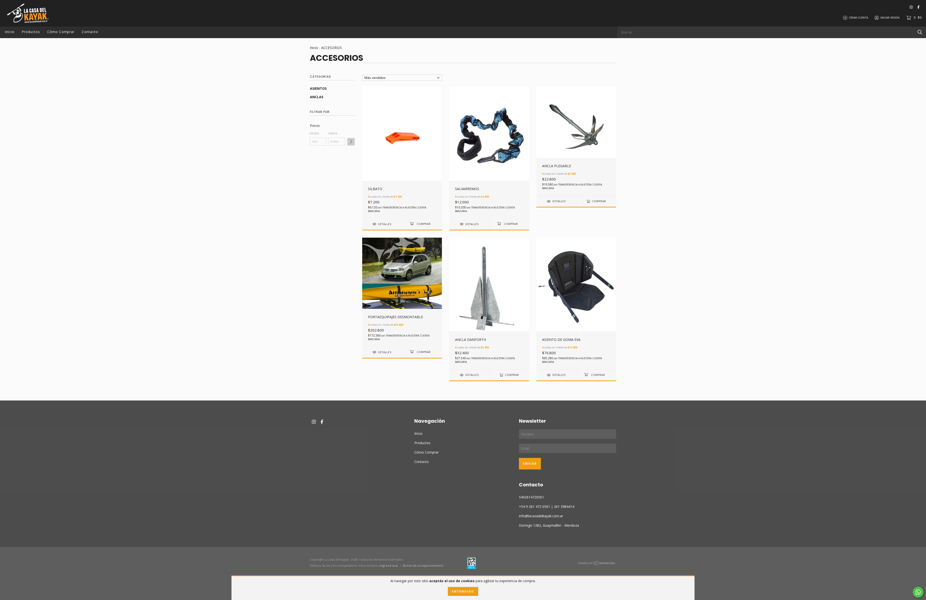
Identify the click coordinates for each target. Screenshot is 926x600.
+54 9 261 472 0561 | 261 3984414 (546, 506)
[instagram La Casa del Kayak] (911, 7)
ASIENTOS (318, 88)
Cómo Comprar (61, 31)
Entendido (463, 591)
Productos (31, 31)
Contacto (90, 31)
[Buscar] (920, 32)
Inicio (9, 31)
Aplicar (351, 141)
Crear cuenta (858, 17)
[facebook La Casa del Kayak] (918, 7)
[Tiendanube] (597, 564)
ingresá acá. (389, 566)
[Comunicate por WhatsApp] (918, 592)
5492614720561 (531, 497)
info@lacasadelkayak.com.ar (541, 516)
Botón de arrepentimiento (423, 566)
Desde (314, 133)
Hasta (332, 133)
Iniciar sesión (889, 17)
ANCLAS (316, 97)
